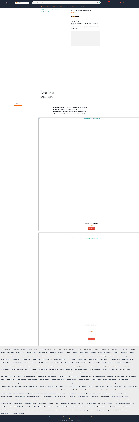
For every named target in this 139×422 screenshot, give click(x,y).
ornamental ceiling (105, 396)
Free (60, 349)
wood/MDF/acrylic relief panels (120, 410)
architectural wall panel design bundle (21, 362)
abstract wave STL (82, 359)
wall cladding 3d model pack (100, 406)
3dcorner (74, 359)
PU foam (56, 400)
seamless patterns (42, 403)
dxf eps (90, 383)
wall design (121, 406)
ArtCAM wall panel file (69, 362)
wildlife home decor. (76, 410)
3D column (68, 352)
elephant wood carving (100, 383)
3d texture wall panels (83, 356)
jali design (128, 389)
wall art (89, 406)
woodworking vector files (18, 413)
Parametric (25, 400)
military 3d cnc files (122, 393)
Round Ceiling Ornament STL (105, 400)
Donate (55, 349)
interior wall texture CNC (76, 389)
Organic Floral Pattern (83, 396)
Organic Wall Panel (94, 396)
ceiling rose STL (116, 366)
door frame (48, 383)
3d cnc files (60, 352)
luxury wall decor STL (42, 393)
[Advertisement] (85, 38)
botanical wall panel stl (62, 366)
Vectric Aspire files (81, 406)
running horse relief (118, 400)
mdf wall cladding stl (83, 393)
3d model (132, 352)
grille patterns (117, 386)
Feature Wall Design (111, 383)
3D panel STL (4, 356)
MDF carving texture (71, 393)
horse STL (29, 389)
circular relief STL (5, 369)
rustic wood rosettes (130, 400)
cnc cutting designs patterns (80, 369)
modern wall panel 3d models (33, 396)
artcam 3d (34, 362)
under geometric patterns (54, 406)
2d (120, 349)
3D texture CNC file (71, 356)
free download (73, 386)
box (71, 366)
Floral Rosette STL (33, 386)
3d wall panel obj (26, 359)
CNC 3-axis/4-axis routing (17, 369)
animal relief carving (104, 359)
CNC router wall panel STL (99, 376)
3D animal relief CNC (31, 352)
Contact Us (82, 6)
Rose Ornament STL (83, 400)
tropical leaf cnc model (6, 406)
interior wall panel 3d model (63, 389)
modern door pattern (20, 396)
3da (68, 359)
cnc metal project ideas (102, 373)
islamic (86, 389)
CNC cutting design (53, 369)
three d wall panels (91, 403)
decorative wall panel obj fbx (7, 383)
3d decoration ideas (84, 352)
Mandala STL (62, 393)
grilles (124, 386)
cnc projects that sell (5, 376)
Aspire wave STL (13, 366)
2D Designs (62, 6)
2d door (3, 352)
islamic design (93, 389)
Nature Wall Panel (71, 396)
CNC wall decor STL (119, 376)
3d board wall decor (42, 352)
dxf (76, 383)
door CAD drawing (31, 383)
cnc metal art (92, 373)
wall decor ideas (112, 406)
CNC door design (5, 373)
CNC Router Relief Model (85, 376)
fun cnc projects (82, 386)
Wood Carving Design (95, 410)
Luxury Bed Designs (88, 349)
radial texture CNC (64, 400)
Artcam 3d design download (91, 325)
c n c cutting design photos (80, 366)
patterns (38, 400)
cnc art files (33, 369)
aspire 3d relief (117, 362)
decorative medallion (96, 379)
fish (129, 383)
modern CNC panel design (7, 396)
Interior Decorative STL (39, 389)
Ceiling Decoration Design (94, 366)
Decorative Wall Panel (123, 379)
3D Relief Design (25, 356)
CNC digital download (125, 369)
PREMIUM (96, 349)
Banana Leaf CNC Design (24, 366)
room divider (74, 400)
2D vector (18, 352)
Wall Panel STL (14, 410)
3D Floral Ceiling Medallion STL (105, 352)
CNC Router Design (52, 376)
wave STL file (47, 410)
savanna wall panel (18, 403)
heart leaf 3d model (132, 386)
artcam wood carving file (94, 362)
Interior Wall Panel (50, 389)
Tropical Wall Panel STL (31, 406)
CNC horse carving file (33, 373)
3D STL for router (51, 356)
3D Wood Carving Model (59, 359)
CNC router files (62, 376)
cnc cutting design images (66, 369)
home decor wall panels (19, 389)
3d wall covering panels (115, 356)
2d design (125, 349)
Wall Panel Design (5, 410)
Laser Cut (79, 349)
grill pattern (109, 386)
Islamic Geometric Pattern (105, 389)
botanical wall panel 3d (50, 366)
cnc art (27, 369)
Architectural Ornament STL (128, 359)
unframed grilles (65, 406)
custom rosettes (10, 379)
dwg (72, 383)
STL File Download (65, 403)
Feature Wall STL (122, 383)
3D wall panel (126, 356)
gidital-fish (90, 386)
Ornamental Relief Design (117, 396)
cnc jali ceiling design (44, 373)
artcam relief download (46, 349)
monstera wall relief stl (60, 396)
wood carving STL (107, 410)
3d (23, 352)
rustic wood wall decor (6, 403)
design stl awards (20, 383)
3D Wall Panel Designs (46, 6)
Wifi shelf (55, 410)
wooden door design (5, 413)
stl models (73, 403)
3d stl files (43, 356)
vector (73, 406)
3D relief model (34, 356)
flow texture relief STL (53, 386)
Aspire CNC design (127, 362)
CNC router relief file (72, 376)
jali (122, 389)
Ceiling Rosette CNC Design (128, 366)
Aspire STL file (4, 366)
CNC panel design (125, 373)
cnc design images (114, 369)
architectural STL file (5, 362)
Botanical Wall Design (37, 366)
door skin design (65, 383)
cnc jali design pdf (82, 373)
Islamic (68, 6)
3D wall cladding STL (103, 356)
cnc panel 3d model (114, 373)
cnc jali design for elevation (70, 373)
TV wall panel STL (42, 406)
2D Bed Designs (8, 349)
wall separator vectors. (37, 410)
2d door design (10, 352)
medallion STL (113, 393)
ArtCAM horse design (44, 362)
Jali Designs (74, 6)
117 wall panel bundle (105, 349)
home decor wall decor (6, 389)
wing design (85, 410)
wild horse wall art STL (64, 410)
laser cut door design (6, 393)
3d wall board (93, 356)
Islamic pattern (116, 389)
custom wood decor (21, 379)
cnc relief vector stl (41, 376)
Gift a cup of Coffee (99, 386)
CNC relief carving (17, 376)
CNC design (104, 369)
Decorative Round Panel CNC (109, 379)
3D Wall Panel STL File (47, 359)
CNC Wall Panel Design (131, 376)
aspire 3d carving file (106, 362)
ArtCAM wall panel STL (81, 362)
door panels (56, 383)
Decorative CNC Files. (71, 379)
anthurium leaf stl (116, 359)
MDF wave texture (103, 393)
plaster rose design (47, 400)
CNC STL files (110, 376)
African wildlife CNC (93, 359)
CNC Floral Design (21, 373)
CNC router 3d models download (91, 223)
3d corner (75, 352)
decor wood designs (32, 379)
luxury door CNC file (30, 393)
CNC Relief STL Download (29, 376)
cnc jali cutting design (56, 373)
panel (126, 396)
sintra (57, 403)
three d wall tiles (101, 403)
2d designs (132, 349)
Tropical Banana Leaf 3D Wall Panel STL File (124, 403)
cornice (2, 379)
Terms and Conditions (58, 416)
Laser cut (135, 389)
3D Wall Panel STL (36, 359)
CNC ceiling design (43, 369)
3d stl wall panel (61, 356)
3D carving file (52, 352)
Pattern (32, 400)
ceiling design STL (106, 366)
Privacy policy (50, 416)
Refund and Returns (68, 416)
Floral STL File (43, 386)
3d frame (116, 352)
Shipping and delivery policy (79, 416)
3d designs (93, 352)
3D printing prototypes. (14, 356)
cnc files (13, 373)
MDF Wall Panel (93, 393)
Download (74, 16)
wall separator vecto (24, 410)
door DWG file (40, 383)
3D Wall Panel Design (5, 359)
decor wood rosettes (44, 379)
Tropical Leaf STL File (18, 406)
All (1, 349)
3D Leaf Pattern (123, 352)
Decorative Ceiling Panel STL (57, 379)
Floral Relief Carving (5, 386)
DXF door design (83, 383)
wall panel (128, 406)
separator (51, 403)
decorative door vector (84, 379)
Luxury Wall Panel (53, 393)
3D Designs (55, 6)
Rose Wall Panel (93, 400)
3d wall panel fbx (16, 359)
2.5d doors (114, 349)
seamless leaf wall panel (30, 403)
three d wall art (81, 403)
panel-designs (17, 400)
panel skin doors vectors (6, 400)
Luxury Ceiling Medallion (18, 393)
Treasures (110, 403)
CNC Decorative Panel (95, 369)
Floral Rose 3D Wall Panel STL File (19, 386)
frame (61, 386)
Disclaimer (88, 416)
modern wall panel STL (48, 396)
